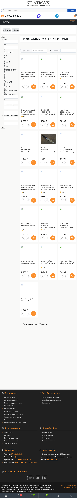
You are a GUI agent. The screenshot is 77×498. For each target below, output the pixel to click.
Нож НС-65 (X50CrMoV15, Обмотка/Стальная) (48, 112)
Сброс (3, 37)
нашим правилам (52, 460)
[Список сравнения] (45, 495)
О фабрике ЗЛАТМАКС (11, 411)
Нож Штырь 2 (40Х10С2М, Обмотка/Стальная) (67, 225)
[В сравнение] (28, 87)
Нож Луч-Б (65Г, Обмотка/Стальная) (48, 262)
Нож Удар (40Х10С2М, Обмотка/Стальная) (48, 225)
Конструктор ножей (11, 400)
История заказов (47, 435)
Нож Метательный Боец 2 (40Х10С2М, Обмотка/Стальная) (48, 74)
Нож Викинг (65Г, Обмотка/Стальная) (67, 262)
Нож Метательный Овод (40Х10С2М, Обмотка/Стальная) (67, 150)
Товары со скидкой (10, 444)
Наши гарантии (9, 406)
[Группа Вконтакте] (30, 478)
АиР (5, 56)
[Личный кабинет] (70, 496)
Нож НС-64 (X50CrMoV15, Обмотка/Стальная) (28, 150)
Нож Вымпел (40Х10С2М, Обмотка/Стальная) (67, 74)
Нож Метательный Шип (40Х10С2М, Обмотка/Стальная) (28, 188)
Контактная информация (50, 397)
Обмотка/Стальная (10, 90)
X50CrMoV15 (8, 82)
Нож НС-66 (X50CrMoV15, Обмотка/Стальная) (67, 112)
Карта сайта (46, 403)
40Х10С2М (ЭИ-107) (10, 70)
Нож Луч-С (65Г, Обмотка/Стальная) (28, 224)
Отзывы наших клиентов (12, 417)
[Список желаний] (32, 495)
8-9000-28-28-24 (13, 16)
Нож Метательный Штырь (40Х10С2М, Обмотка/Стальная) (48, 188)
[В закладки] (23, 87)
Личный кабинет (47, 432)
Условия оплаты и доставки (13, 420)
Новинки (7, 435)
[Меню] (72, 22)
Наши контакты (9, 397)
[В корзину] (33, 86)
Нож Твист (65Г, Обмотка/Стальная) (67, 187)
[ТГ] (38, 478)
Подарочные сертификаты (13, 441)
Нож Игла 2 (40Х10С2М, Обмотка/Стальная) (48, 150)
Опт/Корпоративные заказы (13, 414)
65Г (5, 76)
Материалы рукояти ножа (13, 403)
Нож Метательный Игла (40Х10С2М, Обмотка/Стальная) (28, 112)
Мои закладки (46, 438)
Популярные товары (11, 438)
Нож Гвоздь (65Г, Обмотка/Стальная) (28, 300)
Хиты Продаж (8, 432)
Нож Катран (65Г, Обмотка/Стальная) (28, 262)
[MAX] (45, 478)
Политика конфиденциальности (15, 423)
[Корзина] (19, 495)
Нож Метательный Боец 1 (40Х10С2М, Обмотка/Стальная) (28, 74)
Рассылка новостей (48, 441)
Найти (71, 10)
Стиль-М (7, 62)
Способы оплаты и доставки (51, 400)
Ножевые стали (9, 409)
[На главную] (58, 495)
